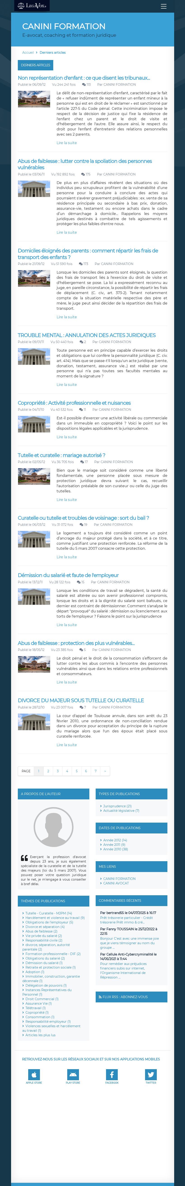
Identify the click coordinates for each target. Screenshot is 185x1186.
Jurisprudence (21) (117, 806)
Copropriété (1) (37, 1013)
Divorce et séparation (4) (45, 927)
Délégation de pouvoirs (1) (46, 985)
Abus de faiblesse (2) (41, 931)
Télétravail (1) (35, 1008)
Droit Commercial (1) (42, 999)
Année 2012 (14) (115, 840)
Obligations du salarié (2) (45, 958)
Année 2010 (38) (115, 849)
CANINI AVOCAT (116, 883)
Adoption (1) (34, 972)
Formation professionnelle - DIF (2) (53, 954)
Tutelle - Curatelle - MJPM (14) (48, 913)
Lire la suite (67, 143)
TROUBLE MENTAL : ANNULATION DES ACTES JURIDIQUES (87, 335)
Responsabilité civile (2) (43, 940)
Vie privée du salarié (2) (43, 936)
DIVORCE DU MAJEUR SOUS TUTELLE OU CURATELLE (81, 700)
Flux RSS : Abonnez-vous (125, 997)
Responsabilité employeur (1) (48, 1022)
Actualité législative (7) (121, 811)
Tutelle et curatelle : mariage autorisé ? (61, 455)
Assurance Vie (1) (38, 1003)
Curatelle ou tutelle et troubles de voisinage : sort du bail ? (83, 518)
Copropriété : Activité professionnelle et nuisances (74, 403)
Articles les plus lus (40, 1035)
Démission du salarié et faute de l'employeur (68, 575)
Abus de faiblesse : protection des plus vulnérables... (76, 643)
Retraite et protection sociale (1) (50, 967)
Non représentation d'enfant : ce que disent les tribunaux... (84, 78)
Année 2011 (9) (114, 845)
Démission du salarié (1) (44, 963)
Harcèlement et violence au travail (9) (55, 918)
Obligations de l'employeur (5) (49, 922)
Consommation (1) (40, 1017)
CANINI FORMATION (120, 85)
